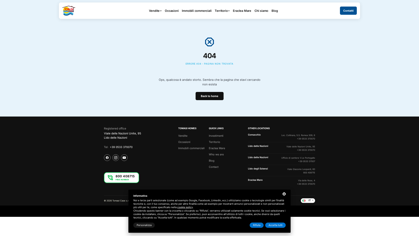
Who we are (216, 154)
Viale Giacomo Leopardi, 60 (301, 169)
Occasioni (184, 142)
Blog (211, 160)
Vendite (182, 135)
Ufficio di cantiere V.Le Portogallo (298, 158)
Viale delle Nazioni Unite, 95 (300, 146)
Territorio (214, 142)
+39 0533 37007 (306, 161)
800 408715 (309, 172)
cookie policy (185, 207)
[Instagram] (115, 157)
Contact (214, 166)
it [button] (309, 200)
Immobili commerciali (191, 148)
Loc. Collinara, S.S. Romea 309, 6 (298, 135)
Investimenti (216, 135)
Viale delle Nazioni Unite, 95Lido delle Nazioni (122, 135)
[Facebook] (107, 157)
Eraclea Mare (217, 148)
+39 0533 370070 (121, 147)
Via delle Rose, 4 (306, 180)
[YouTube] (124, 157)
